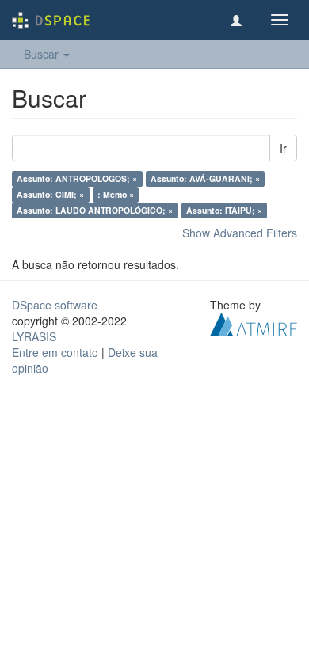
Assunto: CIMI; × (50, 194)
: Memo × (115, 194)
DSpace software (54, 305)
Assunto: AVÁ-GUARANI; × (205, 178)
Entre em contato (55, 352)
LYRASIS (34, 336)
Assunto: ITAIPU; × (224, 210)
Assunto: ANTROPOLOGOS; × (77, 178)
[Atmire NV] (253, 323)
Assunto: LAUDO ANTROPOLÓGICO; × (95, 210)
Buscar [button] (43, 54)
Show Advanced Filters (239, 233)
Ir (283, 148)
